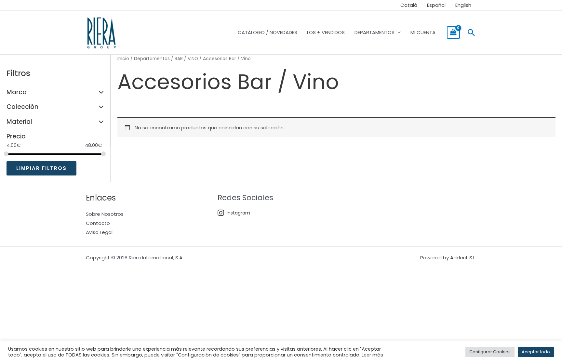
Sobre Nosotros (105, 214)
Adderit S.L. (463, 257)
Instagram (238, 213)
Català (408, 5)
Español (436, 5)
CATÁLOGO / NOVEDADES (267, 32)
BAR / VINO (186, 59)
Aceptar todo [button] (536, 352)
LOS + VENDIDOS (326, 32)
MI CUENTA (422, 32)
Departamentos (152, 59)
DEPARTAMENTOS (375, 32)
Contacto (98, 223)
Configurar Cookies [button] (490, 352)
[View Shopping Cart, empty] (453, 32)
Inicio (123, 59)
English (463, 5)
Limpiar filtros (41, 168)
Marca (17, 92)
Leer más (372, 355)
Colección (22, 107)
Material (19, 122)
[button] (471, 32)
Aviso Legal (99, 232)
